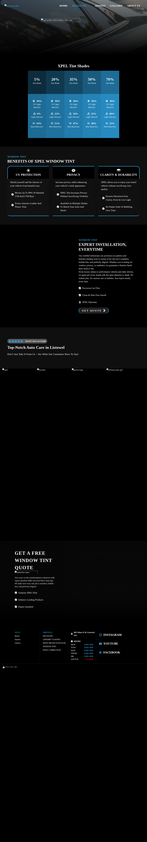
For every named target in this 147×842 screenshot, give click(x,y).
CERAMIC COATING (51, 639)
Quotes (100, 5)
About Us (133, 5)
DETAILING (48, 636)
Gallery (116, 5)
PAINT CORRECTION (52, 650)
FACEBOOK (111, 652)
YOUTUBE (110, 643)
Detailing (79, 5)
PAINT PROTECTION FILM (54, 643)
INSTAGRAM (112, 635)
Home (63, 5)
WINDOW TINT (49, 646)
